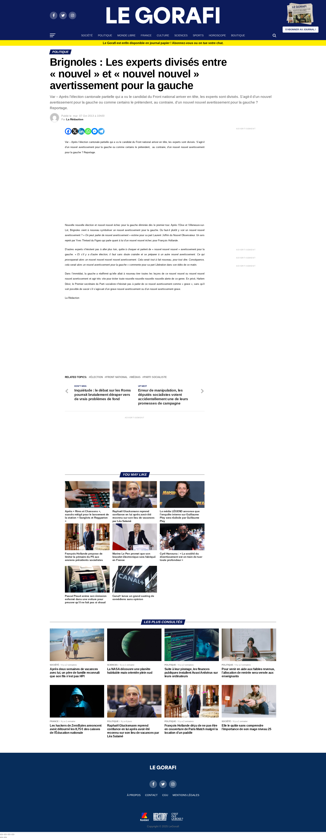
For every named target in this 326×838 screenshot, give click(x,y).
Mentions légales (186, 795)
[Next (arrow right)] (5, 837)
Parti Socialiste (155, 377)
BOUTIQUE (238, 35)
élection (96, 377)
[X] (75, 131)
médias (136, 377)
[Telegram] (101, 131)
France (146, 35)
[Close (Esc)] (1, 834)
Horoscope (217, 35)
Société (87, 35)
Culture (163, 35)
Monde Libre (126, 35)
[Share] (5, 834)
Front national (117, 377)
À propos (134, 795)
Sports (198, 35)
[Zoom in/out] (12, 834)
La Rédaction (74, 119)
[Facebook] (68, 131)
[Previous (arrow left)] (1, 837)
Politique (105, 35)
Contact (151, 795)
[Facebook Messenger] (94, 131)
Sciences (181, 35)
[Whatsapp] (88, 131)
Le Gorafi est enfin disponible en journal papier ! (163, 43)
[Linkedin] (81, 131)
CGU (165, 795)
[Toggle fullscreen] (9, 834)
